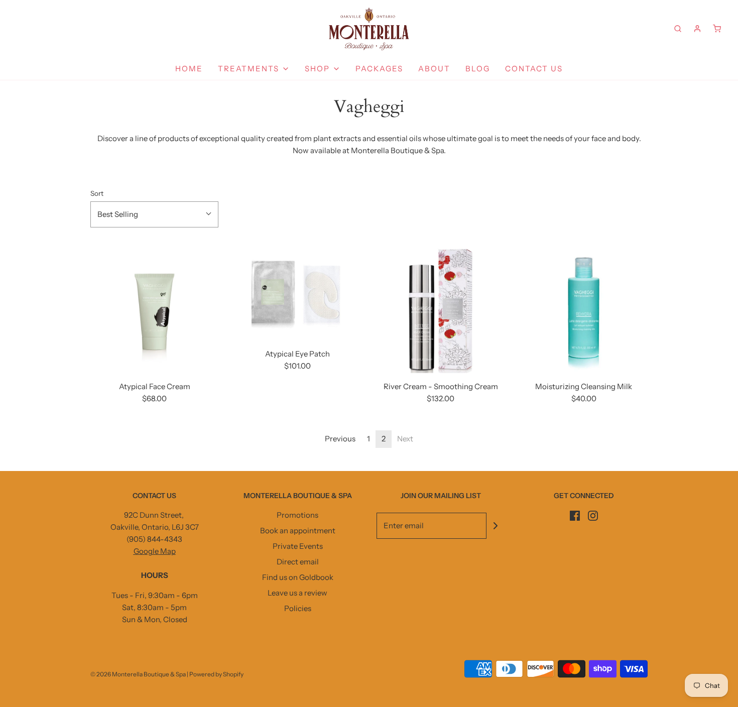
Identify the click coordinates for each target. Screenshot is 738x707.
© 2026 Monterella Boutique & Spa (138, 674)
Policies (297, 608)
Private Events (298, 546)
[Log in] (697, 29)
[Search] (678, 29)
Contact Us (534, 68)
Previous (340, 438)
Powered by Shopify (216, 674)
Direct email (298, 561)
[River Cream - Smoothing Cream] (441, 309)
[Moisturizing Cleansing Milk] (584, 309)
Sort (96, 193)
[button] (154, 214)
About (434, 68)
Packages (379, 68)
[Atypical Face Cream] (154, 309)
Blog (477, 68)
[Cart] (717, 29)
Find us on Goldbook (297, 577)
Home (189, 68)
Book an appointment (297, 530)
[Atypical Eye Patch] (297, 292)
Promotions (297, 515)
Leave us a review (297, 593)
